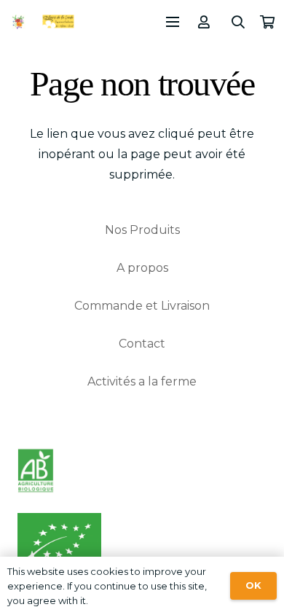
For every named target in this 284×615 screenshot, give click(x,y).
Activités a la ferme (142, 381)
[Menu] (173, 22)
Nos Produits (142, 230)
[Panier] (267, 22)
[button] (238, 22)
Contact (142, 343)
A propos (142, 268)
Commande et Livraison (142, 306)
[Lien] (206, 22)
